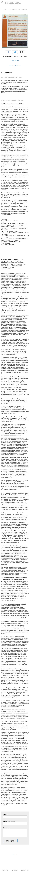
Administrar (25, 870)
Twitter (15, 52)
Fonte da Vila (15, 60)
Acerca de (5, 870)
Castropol (23, 9)
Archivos (15, 870)
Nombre (5, 814)
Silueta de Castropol (15, 66)
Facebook (8, 52)
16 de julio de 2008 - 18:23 (11, 9)
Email (21, 52)
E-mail (9, 821)
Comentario (6, 828)
